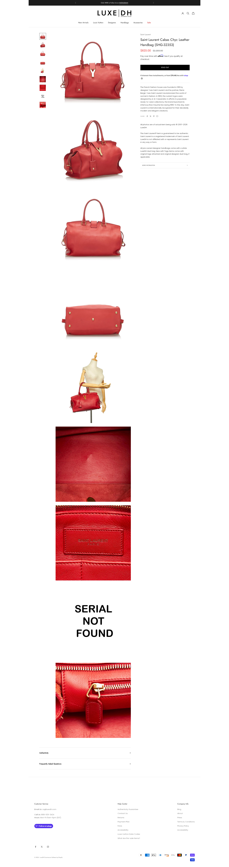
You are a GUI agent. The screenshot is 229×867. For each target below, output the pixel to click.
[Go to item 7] (42, 87)
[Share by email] (157, 116)
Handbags (125, 22)
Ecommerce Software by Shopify (53, 857)
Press (179, 817)
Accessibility (123, 830)
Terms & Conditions (186, 821)
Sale (149, 22)
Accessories (138, 22)
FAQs (120, 826)
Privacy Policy (183, 826)
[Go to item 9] (42, 105)
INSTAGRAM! (123, 3)
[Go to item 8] (42, 96)
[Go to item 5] (42, 70)
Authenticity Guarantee (128, 809)
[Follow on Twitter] (42, 847)
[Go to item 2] (42, 45)
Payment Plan (124, 821)
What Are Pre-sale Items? (129, 838)
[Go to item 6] (42, 79)
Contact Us (123, 813)
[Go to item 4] (42, 62)
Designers (112, 22)
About (180, 813)
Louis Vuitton (98, 22)
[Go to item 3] (42, 53)
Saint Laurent (145, 34)
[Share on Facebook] (147, 116)
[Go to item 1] (42, 36)
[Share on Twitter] (150, 116)
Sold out (165, 67)
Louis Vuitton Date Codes (129, 834)
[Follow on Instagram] (48, 847)
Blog (179, 809)
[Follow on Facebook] (35, 847)
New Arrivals (83, 22)
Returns (121, 817)
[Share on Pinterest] (154, 116)
